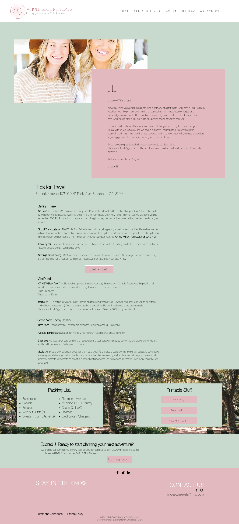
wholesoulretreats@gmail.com (123, 148)
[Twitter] (123, 473)
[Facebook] (117, 473)
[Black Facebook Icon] (196, 490)
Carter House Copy (134, 519)
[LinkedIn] (128, 473)
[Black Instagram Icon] (201, 490)
